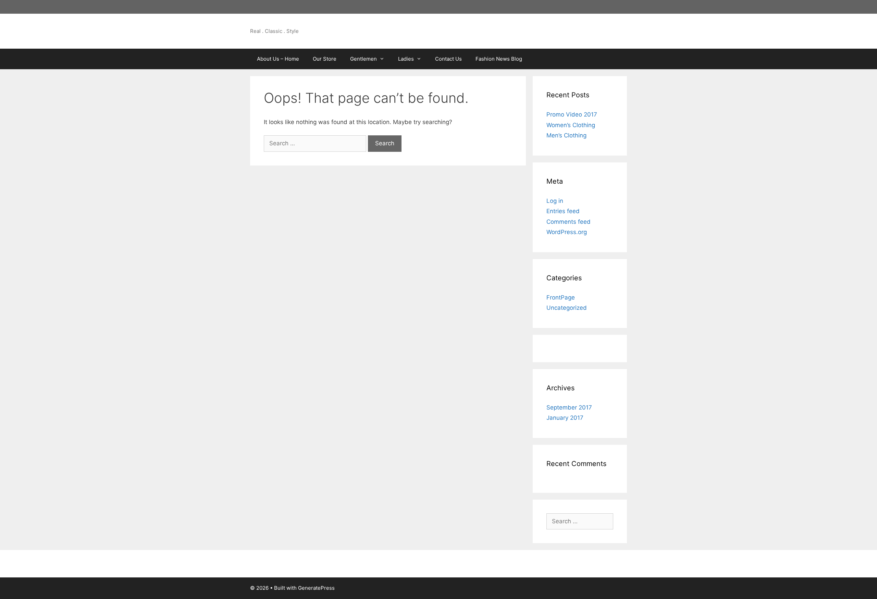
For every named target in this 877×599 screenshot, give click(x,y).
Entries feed (563, 211)
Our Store (324, 59)
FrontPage (560, 297)
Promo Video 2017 (571, 114)
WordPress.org (566, 232)
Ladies (406, 59)
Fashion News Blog (498, 59)
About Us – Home (278, 59)
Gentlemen (363, 59)
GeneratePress (316, 588)
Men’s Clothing (566, 135)
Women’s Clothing (570, 125)
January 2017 (564, 417)
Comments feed (568, 221)
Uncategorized (566, 307)
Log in (554, 200)
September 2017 (569, 407)
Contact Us (448, 59)
